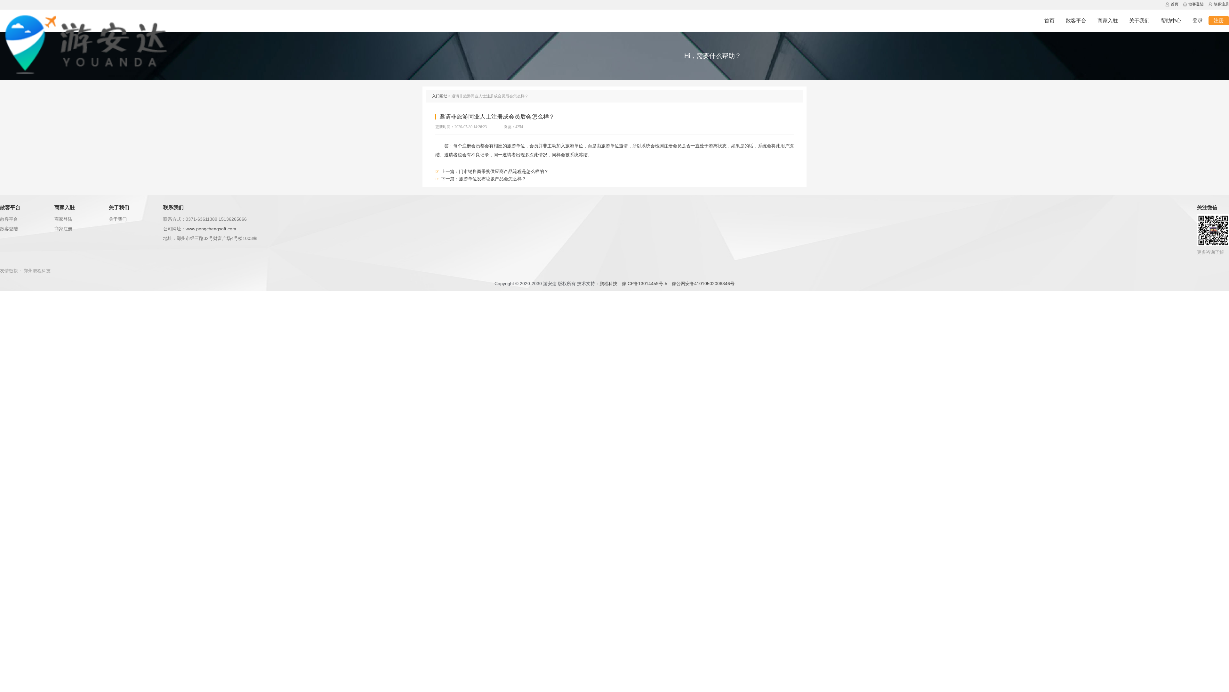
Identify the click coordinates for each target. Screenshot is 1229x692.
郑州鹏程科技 (37, 270)
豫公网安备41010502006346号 (703, 283)
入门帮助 (439, 96)
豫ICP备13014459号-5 (644, 283)
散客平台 (9, 219)
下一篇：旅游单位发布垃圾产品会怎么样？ (483, 178)
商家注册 (63, 228)
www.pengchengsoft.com (211, 228)
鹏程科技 (608, 283)
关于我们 (118, 219)
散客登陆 (9, 228)
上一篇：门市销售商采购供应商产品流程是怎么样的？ (495, 171)
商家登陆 (63, 219)
